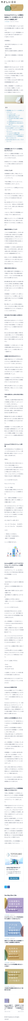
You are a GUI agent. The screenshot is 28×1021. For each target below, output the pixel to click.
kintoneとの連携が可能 (14, 133)
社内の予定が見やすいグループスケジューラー (15, 140)
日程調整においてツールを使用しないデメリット (15, 111)
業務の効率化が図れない (14, 117)
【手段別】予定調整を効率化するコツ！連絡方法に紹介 (13, 989)
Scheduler (7, 21)
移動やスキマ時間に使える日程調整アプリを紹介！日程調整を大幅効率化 (13, 941)
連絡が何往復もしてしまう (14, 115)
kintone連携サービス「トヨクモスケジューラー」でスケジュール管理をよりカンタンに (15, 129)
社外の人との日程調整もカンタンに (16, 134)
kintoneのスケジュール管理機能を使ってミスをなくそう (15, 137)
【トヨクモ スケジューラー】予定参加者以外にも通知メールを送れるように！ (13, 917)
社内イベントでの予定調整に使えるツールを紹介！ (13, 965)
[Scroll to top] (27, 1020)
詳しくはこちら (14, 878)
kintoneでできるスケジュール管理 (14, 126)
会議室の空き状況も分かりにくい (16, 121)
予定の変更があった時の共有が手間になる (16, 123)
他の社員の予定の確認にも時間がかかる (16, 119)
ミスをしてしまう (12, 113)
